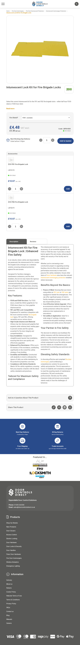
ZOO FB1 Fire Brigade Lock (18, 164)
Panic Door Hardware (13, 554)
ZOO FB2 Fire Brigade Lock (18, 202)
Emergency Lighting (13, 566)
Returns (9, 588)
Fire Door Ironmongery (14, 558)
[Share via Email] (59, 407)
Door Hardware (11, 542)
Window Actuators (12, 562)
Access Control (11, 535)
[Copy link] (54, 407)
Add (68, 189)
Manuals (9, 619)
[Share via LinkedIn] (65, 407)
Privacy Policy (11, 604)
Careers (9, 623)
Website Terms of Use (14, 596)
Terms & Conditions (13, 600)
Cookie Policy (11, 592)
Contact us (10, 611)
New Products (11, 527)
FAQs (8, 607)
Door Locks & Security (14, 546)
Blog (7, 615)
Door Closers (10, 531)
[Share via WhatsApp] (70, 407)
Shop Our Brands (12, 523)
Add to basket (65, 141)
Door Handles (11, 550)
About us (9, 584)
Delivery (9, 580)
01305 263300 (19, 505)
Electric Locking (11, 539)
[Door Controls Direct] (40, 4)
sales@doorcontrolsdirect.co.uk (24, 507)
